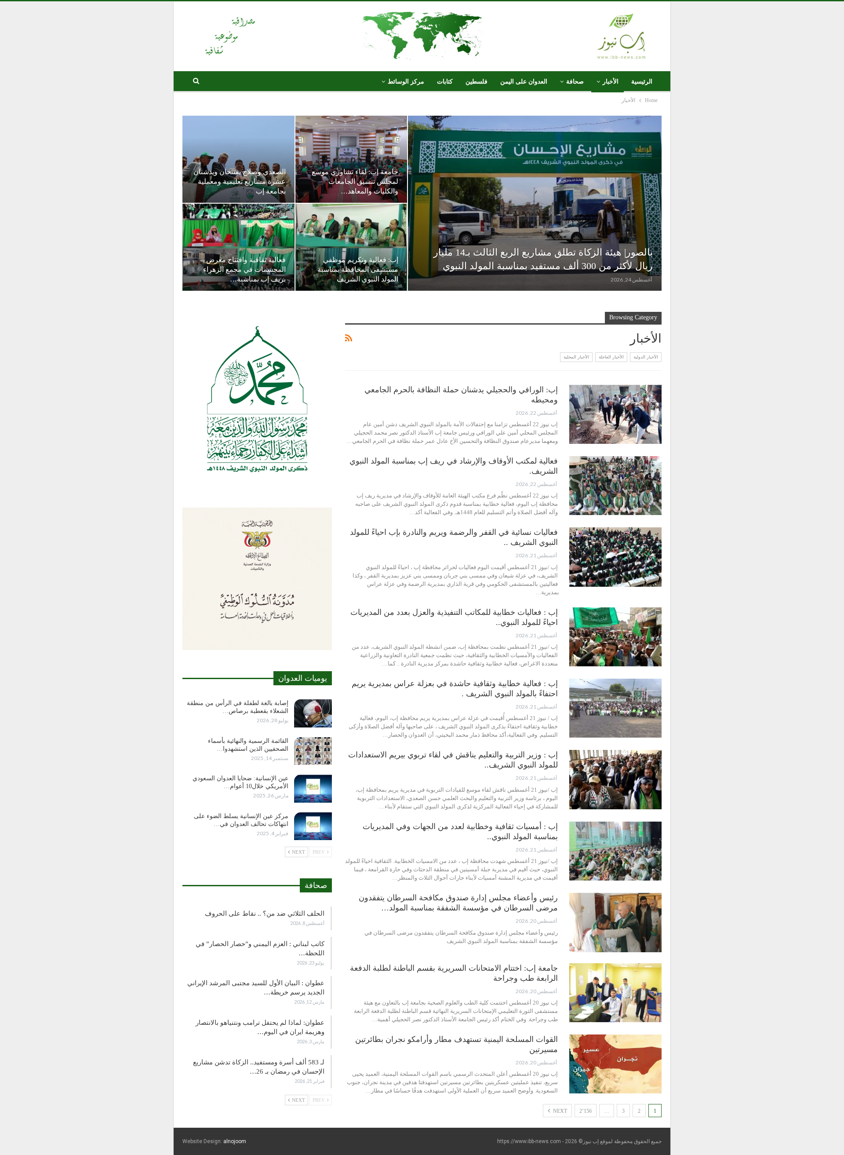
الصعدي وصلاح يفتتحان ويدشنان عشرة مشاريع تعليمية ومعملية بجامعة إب (239, 181)
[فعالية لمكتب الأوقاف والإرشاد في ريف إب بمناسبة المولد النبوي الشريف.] (615, 485)
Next (559, 1111)
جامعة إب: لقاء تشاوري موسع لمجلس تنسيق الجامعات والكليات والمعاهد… (355, 181)
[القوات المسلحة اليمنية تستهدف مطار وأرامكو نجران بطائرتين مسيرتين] (615, 1063)
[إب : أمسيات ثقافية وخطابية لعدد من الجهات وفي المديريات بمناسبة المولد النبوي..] (615, 851)
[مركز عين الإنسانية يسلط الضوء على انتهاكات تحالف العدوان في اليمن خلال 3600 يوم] (313, 826)
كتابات (445, 81)
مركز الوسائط (406, 81)
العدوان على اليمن (523, 81)
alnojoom (234, 1141)
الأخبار (610, 81)
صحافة (575, 81)
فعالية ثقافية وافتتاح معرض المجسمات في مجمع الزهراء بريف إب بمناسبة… (244, 269)
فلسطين (476, 81)
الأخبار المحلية (576, 357)
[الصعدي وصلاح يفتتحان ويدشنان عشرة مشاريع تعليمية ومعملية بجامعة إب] (238, 159)
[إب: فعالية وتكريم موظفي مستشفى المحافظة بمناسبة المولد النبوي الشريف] (351, 247)
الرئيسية (641, 81)
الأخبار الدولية (645, 357)
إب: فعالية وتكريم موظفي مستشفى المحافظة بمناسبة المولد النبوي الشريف (357, 269)
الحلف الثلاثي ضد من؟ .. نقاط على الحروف (264, 913)
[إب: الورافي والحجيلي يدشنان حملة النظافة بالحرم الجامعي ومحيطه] (615, 414)
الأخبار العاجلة (611, 357)
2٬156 (585, 1111)
